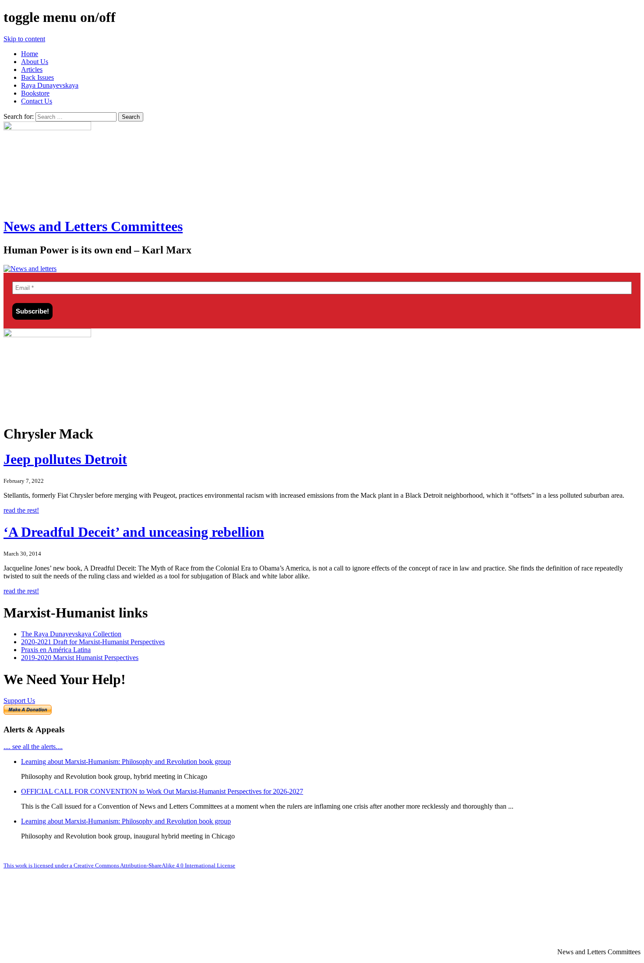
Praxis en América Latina (56, 649)
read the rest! (21, 510)
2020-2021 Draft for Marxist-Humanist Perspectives (93, 642)
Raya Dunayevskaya (49, 85)
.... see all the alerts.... (33, 746)
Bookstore (35, 93)
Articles (31, 69)
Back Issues (37, 77)
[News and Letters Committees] (30, 268)
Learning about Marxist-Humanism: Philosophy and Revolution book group (126, 761)
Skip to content (24, 39)
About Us (34, 61)
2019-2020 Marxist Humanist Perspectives (79, 657)
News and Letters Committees (93, 226)
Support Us (19, 700)
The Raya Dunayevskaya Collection (71, 634)
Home (29, 53)
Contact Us (36, 101)
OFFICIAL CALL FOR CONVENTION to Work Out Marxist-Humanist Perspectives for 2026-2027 (162, 791)
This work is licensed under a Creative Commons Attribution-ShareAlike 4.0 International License (119, 865)
